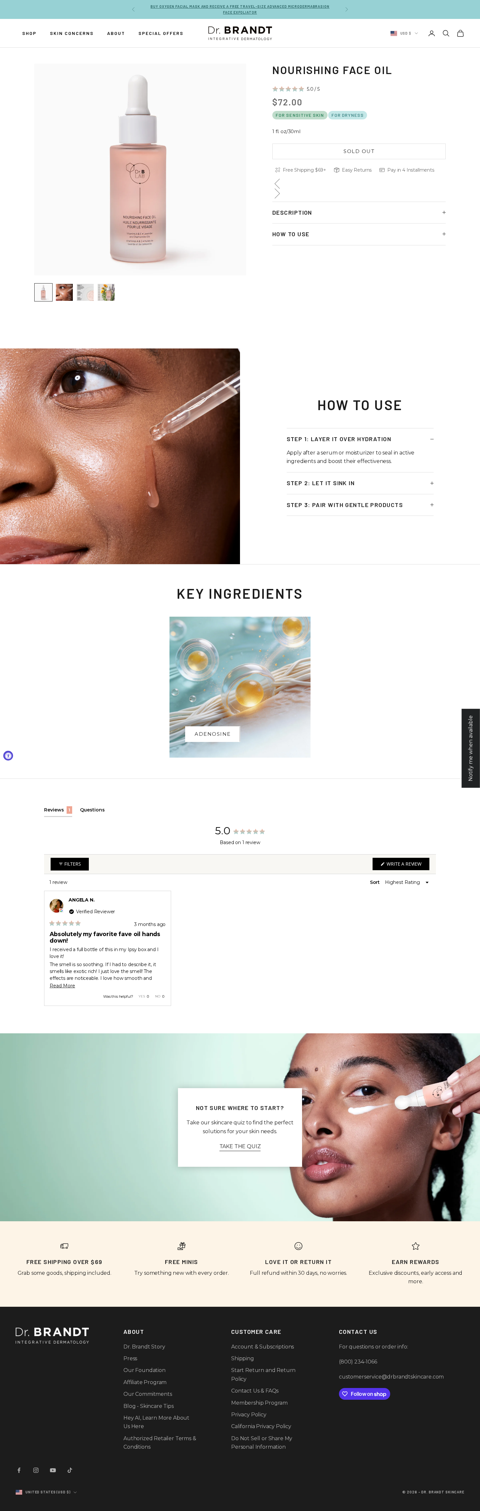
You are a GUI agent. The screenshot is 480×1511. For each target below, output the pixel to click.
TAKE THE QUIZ (240, 1146)
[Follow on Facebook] (19, 1470)
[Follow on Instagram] (36, 1470)
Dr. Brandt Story (144, 1347)
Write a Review (407, 865)
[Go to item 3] (85, 292)
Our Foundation (144, 1370)
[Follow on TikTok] (70, 1470)
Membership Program (259, 1403)
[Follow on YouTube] (53, 1470)
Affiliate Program (145, 1382)
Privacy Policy (248, 1414)
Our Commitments (147, 1394)
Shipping (242, 1358)
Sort (375, 882)
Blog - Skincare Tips (148, 1406)
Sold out (359, 151)
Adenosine (213, 734)
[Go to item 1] (43, 292)
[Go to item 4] (106, 292)
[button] (296, 89)
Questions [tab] (92, 812)
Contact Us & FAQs (255, 1391)
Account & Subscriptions (262, 1347)
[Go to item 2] (64, 292)
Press (130, 1358)
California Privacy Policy (261, 1426)
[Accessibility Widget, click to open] (8, 756)
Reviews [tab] (58, 812)
